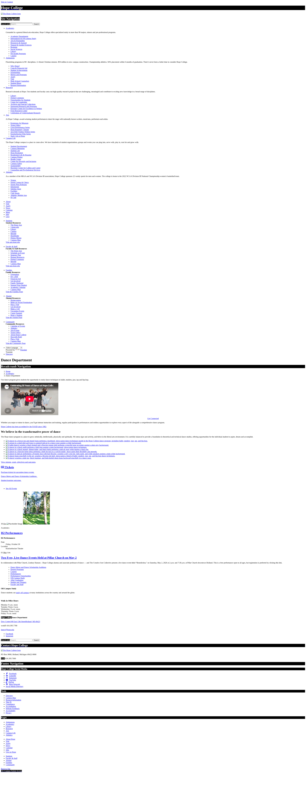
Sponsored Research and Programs (24, 106)
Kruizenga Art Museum (19, 123)
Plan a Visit (15, 305)
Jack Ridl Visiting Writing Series (23, 132)
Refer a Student (16, 315)
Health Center (16, 159)
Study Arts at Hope (18, 136)
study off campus (22, 593)
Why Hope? (15, 66)
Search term (5, 24)
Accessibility (10, 711)
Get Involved (15, 281)
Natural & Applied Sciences (21, 45)
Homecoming (16, 300)
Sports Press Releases (19, 185)
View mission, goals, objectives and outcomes (18, 462)
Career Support (16, 313)
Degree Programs (17, 569)
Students (9, 221)
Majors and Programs (19, 75)
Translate (23, 350)
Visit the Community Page (16, 343)
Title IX (9, 702)
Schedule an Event (18, 253)
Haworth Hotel (16, 337)
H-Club (13, 197)
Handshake (15, 236)
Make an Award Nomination (21, 302)
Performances (16, 574)
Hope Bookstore (17, 153)
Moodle (13, 234)
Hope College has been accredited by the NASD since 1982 (23, 427)
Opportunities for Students (20, 100)
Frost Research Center (19, 111)
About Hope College (18, 335)
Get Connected (153, 418)
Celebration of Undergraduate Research (25, 113)
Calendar (9, 210)
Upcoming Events (17, 311)
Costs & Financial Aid (19, 68)
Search (36, 24)
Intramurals (15, 187)
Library (13, 51)
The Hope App (16, 225)
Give (7, 217)
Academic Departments (19, 36)
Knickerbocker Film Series (21, 134)
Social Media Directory (14, 686)
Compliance (10, 704)
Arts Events (15, 330)
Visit (12, 79)
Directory (9, 354)
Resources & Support (19, 43)
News (8, 208)
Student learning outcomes (11, 480)
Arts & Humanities (18, 41)
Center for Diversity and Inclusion (23, 161)
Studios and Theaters (18, 582)
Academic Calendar (18, 287)
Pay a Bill (14, 277)
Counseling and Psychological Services (25, 170)
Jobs (7, 214)
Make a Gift (15, 309)
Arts (7, 115)
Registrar (14, 47)
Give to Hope (11, 752)
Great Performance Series (20, 127)
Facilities (14, 191)
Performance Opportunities (21, 576)
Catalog (13, 56)
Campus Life (11, 138)
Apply (13, 77)
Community (10, 322)
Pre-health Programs (18, 54)
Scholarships (15, 72)
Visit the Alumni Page (14, 317)
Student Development (19, 146)
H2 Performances (12, 532)
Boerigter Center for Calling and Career (25, 168)
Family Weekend (17, 283)
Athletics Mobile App (19, 195)
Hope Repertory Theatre (20, 130)
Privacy (8, 713)
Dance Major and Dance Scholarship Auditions (19, 476)
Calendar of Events (18, 326)
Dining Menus (16, 238)
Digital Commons (17, 98)
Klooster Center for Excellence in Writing (26, 109)
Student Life (15, 151)
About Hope (10, 739)
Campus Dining (16, 157)
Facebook (9, 634)
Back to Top (5, 769)
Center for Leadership (19, 102)
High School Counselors (20, 81)
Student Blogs (16, 83)
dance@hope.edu (7, 630)
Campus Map (16, 240)
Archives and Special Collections (23, 104)
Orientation (15, 274)
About (8, 202)
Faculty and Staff (17, 584)
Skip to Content (7, 2)
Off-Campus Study (18, 578)
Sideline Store (16, 189)
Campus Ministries (18, 148)
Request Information (18, 85)
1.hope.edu (15, 227)
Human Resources (17, 257)
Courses (14, 572)
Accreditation (11, 706)
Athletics (9, 172)
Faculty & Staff (11, 246)
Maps (8, 212)
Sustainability (16, 166)
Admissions (10, 58)
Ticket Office (15, 125)
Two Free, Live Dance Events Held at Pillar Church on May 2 (39, 557)
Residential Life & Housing (21, 155)
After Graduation (17, 580)
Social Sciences (16, 49)
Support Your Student (19, 285)
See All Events (11, 489)
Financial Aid (16, 279)
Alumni (8, 296)
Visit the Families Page (14, 292)
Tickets (13, 180)
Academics (10, 28)
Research (9, 88)
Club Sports (15, 193)
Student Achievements (19, 70)
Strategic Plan (16, 255)
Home (8, 371)
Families (9, 270)
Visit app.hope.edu (13, 242)
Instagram (9, 636)
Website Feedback (12, 709)
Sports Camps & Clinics (20, 182)
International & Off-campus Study (23, 39)
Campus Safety (16, 164)
